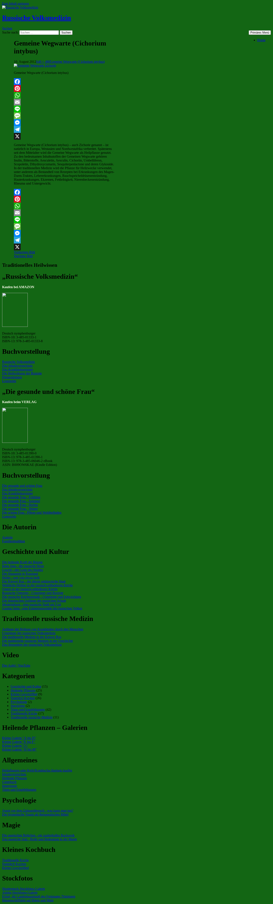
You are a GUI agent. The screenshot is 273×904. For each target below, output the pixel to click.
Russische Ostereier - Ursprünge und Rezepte (32, 593)
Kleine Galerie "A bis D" (19, 738)
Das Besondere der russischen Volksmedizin (32, 644)
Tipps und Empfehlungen (28, 709)
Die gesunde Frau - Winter (20, 509)
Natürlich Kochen (23, 698)
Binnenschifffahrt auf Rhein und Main (28, 900)
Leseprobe (9, 381)
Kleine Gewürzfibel (24, 694)
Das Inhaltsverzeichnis (17, 365)
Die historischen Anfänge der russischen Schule (34, 600)
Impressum (9, 786)
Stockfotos (18, 705)
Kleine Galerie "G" (15, 745)
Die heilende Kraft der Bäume (22, 562)
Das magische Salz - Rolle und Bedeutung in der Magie (39, 839)
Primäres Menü (259, 32)
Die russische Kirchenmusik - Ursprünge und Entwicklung (41, 597)
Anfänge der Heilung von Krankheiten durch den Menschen (42, 629)
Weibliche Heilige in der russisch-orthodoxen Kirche (37, 585)
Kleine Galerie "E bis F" (18, 742)
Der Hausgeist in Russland (20, 573)
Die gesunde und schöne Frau (22, 485)
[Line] (64, 109)
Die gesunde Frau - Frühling (21, 497)
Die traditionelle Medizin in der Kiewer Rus (31, 637)
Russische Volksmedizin (36, 18)
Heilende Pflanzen (23, 690)
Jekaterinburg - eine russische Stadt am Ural (31, 604)
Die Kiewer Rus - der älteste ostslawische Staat (33, 581)
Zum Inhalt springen (15, 3)
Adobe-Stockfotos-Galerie (20, 892)
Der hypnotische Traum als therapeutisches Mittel (35, 814)
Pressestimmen (12, 377)
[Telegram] (64, 129)
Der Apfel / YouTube (16, 665)
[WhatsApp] (64, 95)
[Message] (64, 115)
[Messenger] (64, 122)
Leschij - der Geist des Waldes (22, 570)
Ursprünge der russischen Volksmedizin (28, 633)
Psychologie (19, 702)
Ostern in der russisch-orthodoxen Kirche (30, 589)
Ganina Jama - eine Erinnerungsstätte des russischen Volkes (42, 608)
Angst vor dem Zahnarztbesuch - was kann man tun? (37, 810)
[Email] (64, 102)
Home (261, 40)
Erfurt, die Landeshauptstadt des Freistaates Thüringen (38, 896)
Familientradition (13, 541)
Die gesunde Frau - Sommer (21, 501)
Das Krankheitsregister (17, 369)
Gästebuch (9, 782)
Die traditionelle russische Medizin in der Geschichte (37, 641)
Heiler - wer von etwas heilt (20, 577)
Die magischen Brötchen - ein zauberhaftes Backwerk (38, 835)
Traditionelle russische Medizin (31, 717)
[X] (64, 136)
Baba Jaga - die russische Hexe (23, 566)
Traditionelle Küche (24, 713)
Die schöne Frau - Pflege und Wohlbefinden (31, 512)
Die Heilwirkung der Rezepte (22, 373)
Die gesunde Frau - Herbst (20, 505)
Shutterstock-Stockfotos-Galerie (23, 889)
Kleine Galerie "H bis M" (19, 749)
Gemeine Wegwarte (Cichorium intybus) (77, 61)
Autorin (7, 537)
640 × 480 (43, 61)
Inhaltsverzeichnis (14, 774)
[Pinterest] (64, 88)
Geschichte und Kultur (26, 686)
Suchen (7, 28)
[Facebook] (64, 81)
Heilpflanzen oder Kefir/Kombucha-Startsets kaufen (37, 770)
